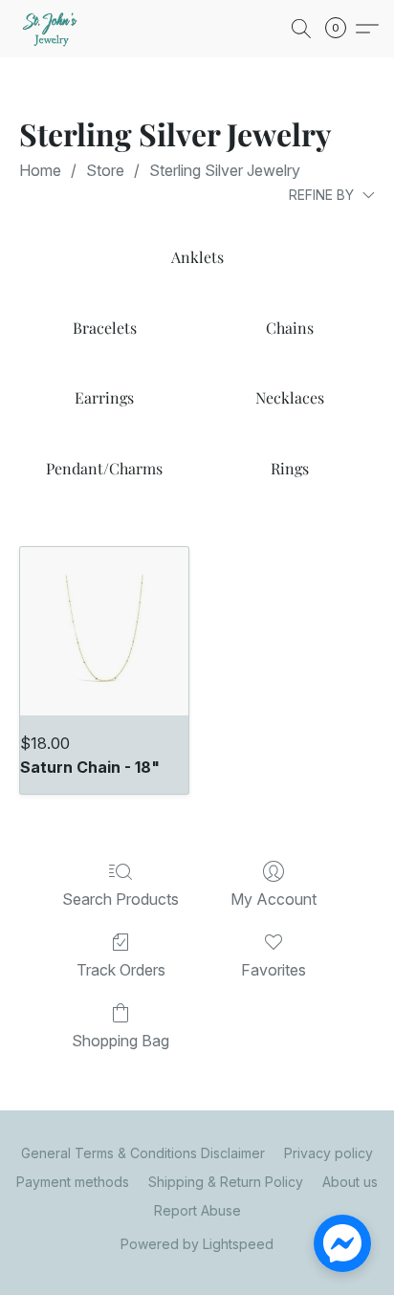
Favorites (273, 969)
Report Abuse (197, 1210)
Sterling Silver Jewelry (224, 170)
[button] (53, 28)
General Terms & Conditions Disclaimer (143, 1153)
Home (40, 170)
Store (105, 170)
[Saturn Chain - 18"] (104, 631)
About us (350, 1182)
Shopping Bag (120, 1040)
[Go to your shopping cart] (341, 28)
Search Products (120, 899)
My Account (273, 899)
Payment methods (72, 1182)
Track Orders (121, 969)
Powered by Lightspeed (197, 1244)
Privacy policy (328, 1153)
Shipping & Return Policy (225, 1182)
